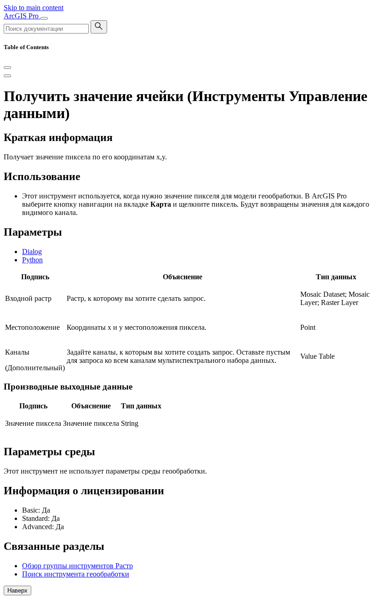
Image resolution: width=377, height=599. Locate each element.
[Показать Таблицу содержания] (7, 75)
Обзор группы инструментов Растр (77, 566)
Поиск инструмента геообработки (75, 574)
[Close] (7, 67)
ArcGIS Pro (22, 16)
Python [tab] (32, 260)
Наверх (17, 590)
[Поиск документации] (99, 27)
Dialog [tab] (32, 251)
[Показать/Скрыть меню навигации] (44, 18)
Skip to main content (33, 7)
